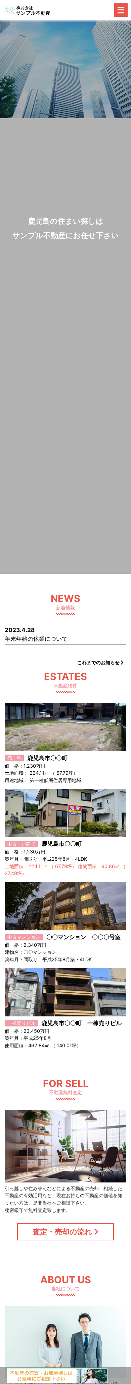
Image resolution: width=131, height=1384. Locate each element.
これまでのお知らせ (99, 662)
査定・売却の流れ (63, 1231)
